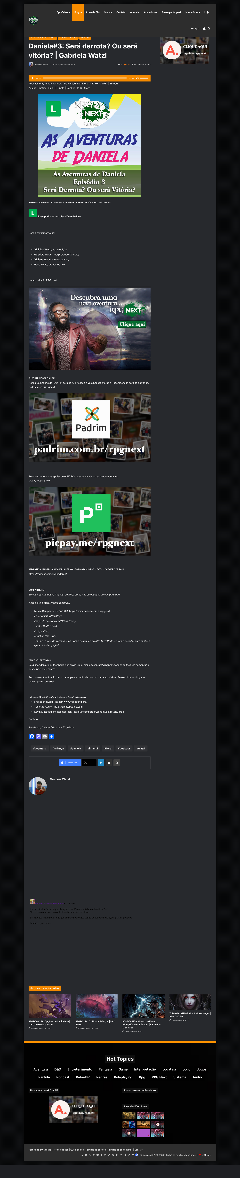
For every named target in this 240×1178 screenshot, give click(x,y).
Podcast (85, 37)
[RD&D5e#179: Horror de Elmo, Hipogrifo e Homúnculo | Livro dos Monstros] (143, 1006)
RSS (79, 88)
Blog (77, 12)
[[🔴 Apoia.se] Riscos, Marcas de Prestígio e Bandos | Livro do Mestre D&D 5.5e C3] (157, 1124)
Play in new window (50, 83)
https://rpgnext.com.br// (48, 574)
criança (59, 748)
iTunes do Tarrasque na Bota (60, 641)
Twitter (46, 727)
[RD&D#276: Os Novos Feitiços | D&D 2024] (97, 1006)
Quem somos (77, 1149)
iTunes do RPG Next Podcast (99, 641)
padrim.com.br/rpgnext (42, 387)
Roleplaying (123, 1077)
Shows (108, 12)
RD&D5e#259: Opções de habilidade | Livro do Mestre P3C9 (49, 1023)
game (123, 1069)
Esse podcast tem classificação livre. (60, 216)
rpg (142, 1077)
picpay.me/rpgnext (39, 480)
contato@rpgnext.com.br (107, 664)
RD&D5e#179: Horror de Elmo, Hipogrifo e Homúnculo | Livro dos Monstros (141, 1024)
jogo (186, 1069)
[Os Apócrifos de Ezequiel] (129, 1115)
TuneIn (60, 88)
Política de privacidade (40, 1149)
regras (101, 1077)
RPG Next (159, 1077)
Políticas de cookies (96, 1149)
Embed (114, 83)
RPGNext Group (67, 621)
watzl (141, 748)
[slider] (144, 78)
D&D (57, 1069)
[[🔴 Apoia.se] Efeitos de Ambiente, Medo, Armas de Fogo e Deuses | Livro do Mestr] (129, 1133)
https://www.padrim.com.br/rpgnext (89, 611)
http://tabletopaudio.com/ (68, 706)
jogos (202, 1069)
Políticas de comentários (120, 1149)
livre (109, 748)
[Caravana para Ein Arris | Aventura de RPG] (143, 1124)
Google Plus (41, 631)
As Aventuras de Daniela (42, 37)
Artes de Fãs (93, 12)
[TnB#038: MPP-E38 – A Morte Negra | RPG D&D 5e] (190, 1002)
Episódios (62, 12)
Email (51, 88)
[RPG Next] (33, 20)
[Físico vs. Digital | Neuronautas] (129, 1124)
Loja (206, 12)
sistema (179, 1077)
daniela (76, 748)
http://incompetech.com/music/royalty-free (99, 711)
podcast (125, 748)
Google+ (57, 727)
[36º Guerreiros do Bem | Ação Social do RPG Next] (143, 1133)
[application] (90, 78)
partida (44, 1077)
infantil (93, 748)
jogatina (169, 1069)
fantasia (105, 1069)
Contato (121, 12)
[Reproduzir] (32, 78)
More (87, 88)
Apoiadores (150, 12)
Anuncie (134, 12)
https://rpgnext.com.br (56, 602)
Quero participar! (171, 12)
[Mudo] (137, 78)
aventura (40, 748)
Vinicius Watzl (41, 64)
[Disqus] (90, 848)
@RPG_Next (50, 626)
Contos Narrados (68, 37)
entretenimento (80, 1069)
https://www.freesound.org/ (71, 701)
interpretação (145, 1069)
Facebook (34, 727)
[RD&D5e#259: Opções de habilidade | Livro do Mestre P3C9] (50, 1006)
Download (70, 83)
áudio (197, 1077)
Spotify (42, 88)
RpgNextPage (54, 616)
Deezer (70, 88)
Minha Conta (192, 12)
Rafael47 (83, 1077)
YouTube (50, 636)
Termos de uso (60, 1149)
